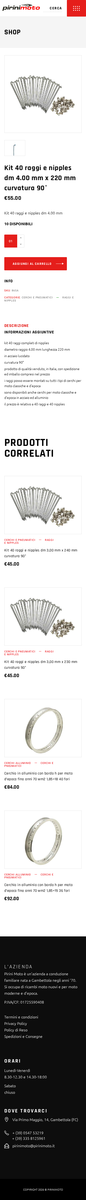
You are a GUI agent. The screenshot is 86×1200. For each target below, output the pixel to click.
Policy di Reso (15, 1029)
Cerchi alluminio (17, 763)
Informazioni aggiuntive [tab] (29, 332)
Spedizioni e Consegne (23, 1036)
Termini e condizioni (21, 1016)
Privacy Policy (15, 1023)
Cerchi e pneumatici (37, 298)
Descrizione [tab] (16, 326)
